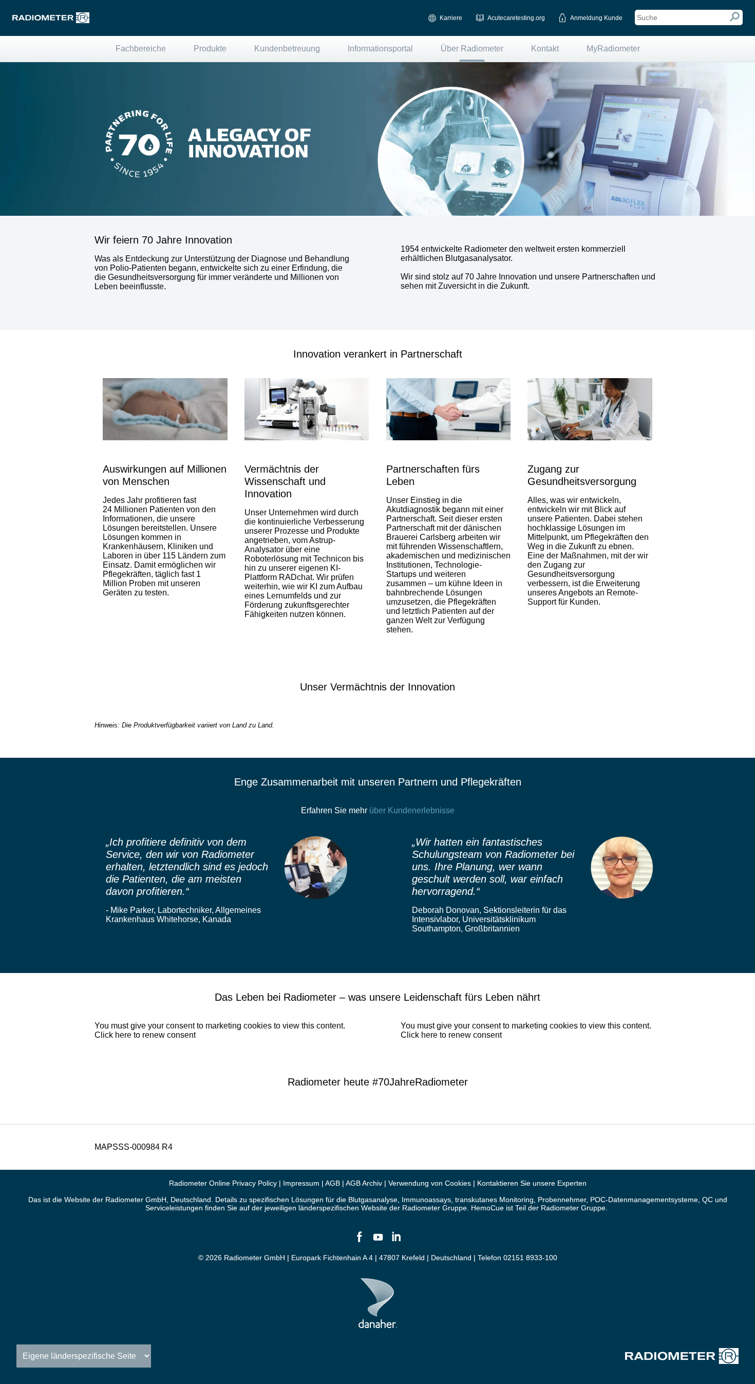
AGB (332, 1183)
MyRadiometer (613, 48)
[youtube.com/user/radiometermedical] (377, 1241)
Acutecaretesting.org (516, 18)
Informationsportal (380, 48)
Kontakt (545, 48)
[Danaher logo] (377, 1324)
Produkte (210, 48)
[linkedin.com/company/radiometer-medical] (396, 1241)
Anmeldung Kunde (596, 18)
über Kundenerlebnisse (412, 810)
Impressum (301, 1183)
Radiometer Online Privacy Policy (223, 1183)
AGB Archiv (364, 1183)
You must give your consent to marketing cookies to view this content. (220, 1030)
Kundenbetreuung (287, 48)
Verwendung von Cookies (429, 1183)
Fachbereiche (141, 48)
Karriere (451, 18)
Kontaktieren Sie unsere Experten (532, 1183)
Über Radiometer (472, 48)
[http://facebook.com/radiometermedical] (359, 1241)
